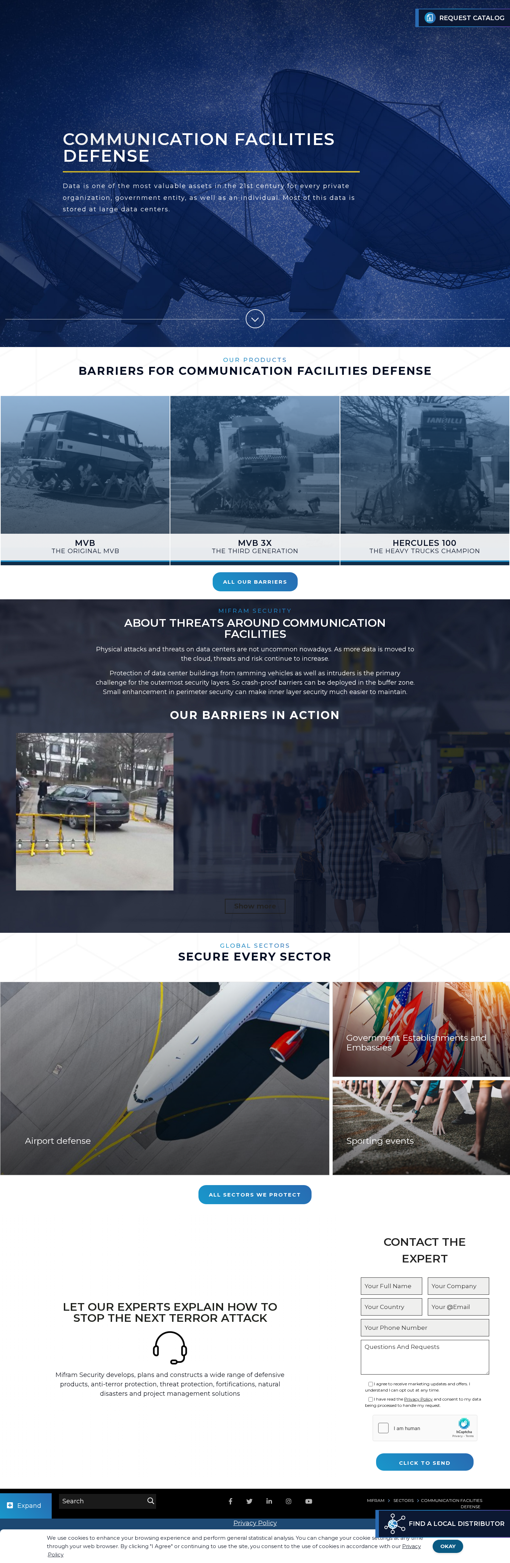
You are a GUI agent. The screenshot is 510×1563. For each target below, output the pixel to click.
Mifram (375, 1500)
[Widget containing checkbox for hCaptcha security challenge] (425, 1428)
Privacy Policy (418, 1399)
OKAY (448, 1546)
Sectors (403, 1500)
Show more (255, 906)
